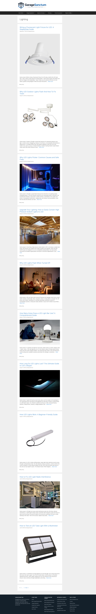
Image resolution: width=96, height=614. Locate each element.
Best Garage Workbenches (49, 600)
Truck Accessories (58, 12)
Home (33, 599)
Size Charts (21, 12)
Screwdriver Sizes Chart (61, 603)
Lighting (22, 84)
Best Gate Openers (47, 604)
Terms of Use (72, 610)
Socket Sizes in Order (61, 601)
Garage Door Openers (36, 605)
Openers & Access (41, 12)
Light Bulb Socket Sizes (61, 610)
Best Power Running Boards (49, 611)
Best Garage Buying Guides (37, 601)
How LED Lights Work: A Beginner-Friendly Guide (39, 414)
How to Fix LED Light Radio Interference (35, 477)
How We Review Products (74, 605)
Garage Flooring (35, 607)
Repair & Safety (68, 12)
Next (27, 587)
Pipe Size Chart (60, 608)
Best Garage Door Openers (49, 602)
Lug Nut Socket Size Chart (62, 599)
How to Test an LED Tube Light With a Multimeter (39, 526)
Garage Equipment (30, 12)
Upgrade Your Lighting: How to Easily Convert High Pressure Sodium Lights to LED (39, 211)
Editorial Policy (72, 603)
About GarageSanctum (74, 599)
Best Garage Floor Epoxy (48, 609)
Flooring (49, 12)
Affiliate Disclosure (73, 607)
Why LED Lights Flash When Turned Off (35, 263)
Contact (71, 601)
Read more (50, 81)
